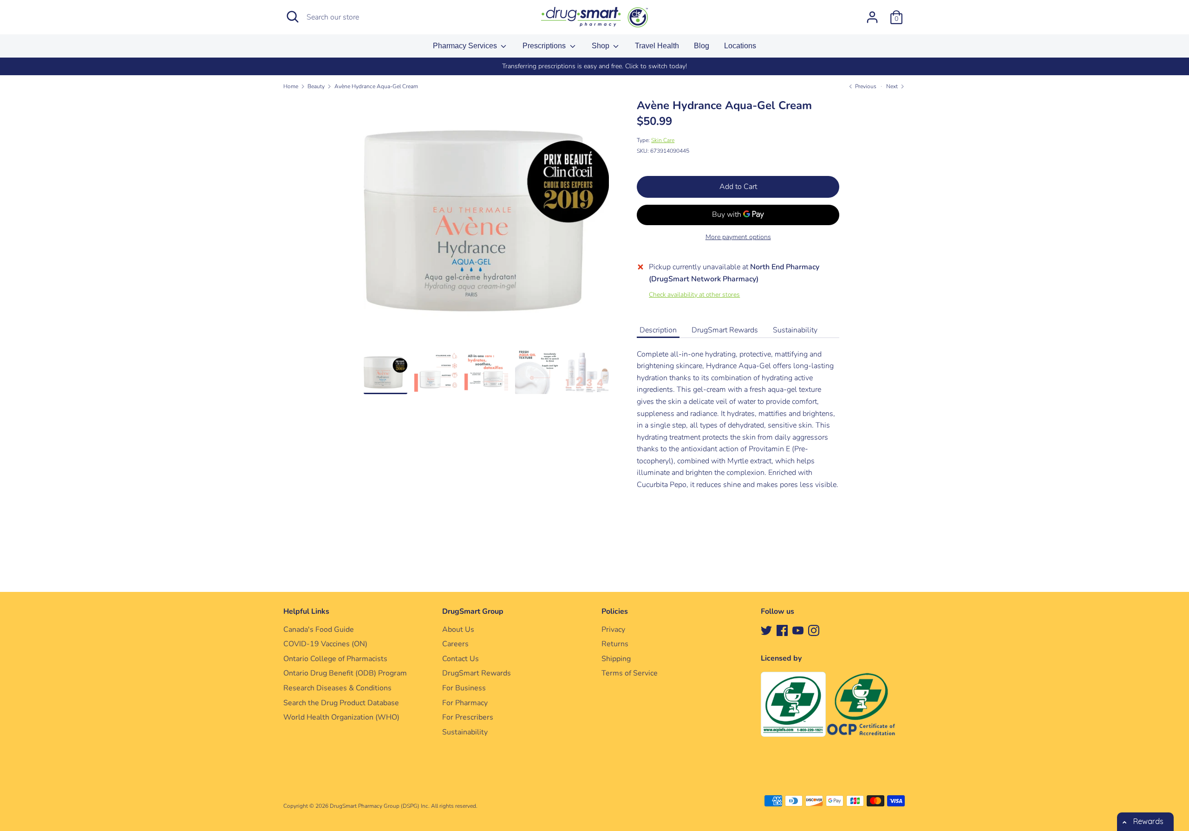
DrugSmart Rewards (725, 330)
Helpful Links (306, 611)
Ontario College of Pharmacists (335, 659)
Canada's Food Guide (318, 629)
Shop (601, 46)
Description (658, 330)
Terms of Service (629, 673)
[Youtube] (798, 630)
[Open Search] (292, 16)
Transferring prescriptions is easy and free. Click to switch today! (594, 66)
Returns (614, 644)
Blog (701, 46)
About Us (458, 629)
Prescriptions (545, 46)
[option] (594, 66)
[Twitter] (766, 630)
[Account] (872, 13)
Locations (740, 46)
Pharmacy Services (466, 46)
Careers (455, 644)
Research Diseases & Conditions (337, 688)
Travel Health (657, 46)
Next (892, 86)
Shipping (616, 659)
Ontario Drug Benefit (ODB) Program (345, 673)
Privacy (613, 629)
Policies (614, 611)
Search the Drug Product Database (341, 703)
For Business (464, 688)
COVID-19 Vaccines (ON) (325, 644)
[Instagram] (813, 630)
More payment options (738, 237)
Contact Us (460, 659)
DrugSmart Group (472, 611)
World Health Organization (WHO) (341, 717)
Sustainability (795, 330)
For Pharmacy (465, 703)
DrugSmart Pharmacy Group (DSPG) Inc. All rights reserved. (403, 806)
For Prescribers (467, 717)
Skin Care (662, 140)
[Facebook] (782, 630)
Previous (865, 86)
